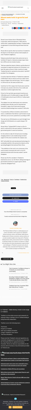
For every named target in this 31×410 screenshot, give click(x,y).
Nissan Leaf (4, 23)
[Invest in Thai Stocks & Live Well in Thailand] (15, 7)
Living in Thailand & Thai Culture (9, 332)
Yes (10, 407)
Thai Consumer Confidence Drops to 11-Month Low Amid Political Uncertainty (19, 270)
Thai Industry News (20, 14)
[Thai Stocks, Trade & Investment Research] (13, 394)
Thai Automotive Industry (8, 14)
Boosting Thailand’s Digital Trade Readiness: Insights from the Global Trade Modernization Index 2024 (19, 278)
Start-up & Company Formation (9, 330)
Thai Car (9, 23)
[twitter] (15, 399)
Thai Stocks (24, 300)
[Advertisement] (15, 3)
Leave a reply (6, 259)
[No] (29, 405)
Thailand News (4, 304)
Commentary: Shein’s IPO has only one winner (13, 369)
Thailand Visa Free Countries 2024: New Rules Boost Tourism (18, 286)
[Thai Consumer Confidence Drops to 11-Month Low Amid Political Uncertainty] (4, 268)
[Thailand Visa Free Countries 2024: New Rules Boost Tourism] (4, 285)
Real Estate (14, 302)
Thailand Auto (20, 23)
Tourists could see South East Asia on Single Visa (15, 216)
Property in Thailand (6, 328)
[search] (28, 8)
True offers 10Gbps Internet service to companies (15, 211)
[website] (2, 253)
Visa (23, 302)
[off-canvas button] (2, 8)
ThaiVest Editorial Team (7, 21)
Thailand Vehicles (5, 25)
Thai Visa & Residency (6, 334)
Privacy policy (17, 407)
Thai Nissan (14, 23)
